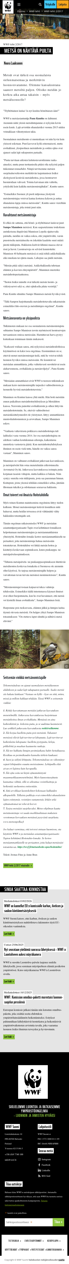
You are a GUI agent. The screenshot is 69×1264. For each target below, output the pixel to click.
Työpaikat (24, 1249)
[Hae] (40, 4)
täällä (61, 1259)
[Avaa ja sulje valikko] (19, 4)
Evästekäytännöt (33, 1240)
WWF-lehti (34, 11)
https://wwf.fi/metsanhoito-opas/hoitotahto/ (39, 847)
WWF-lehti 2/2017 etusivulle (17, 865)
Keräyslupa (53, 1240)
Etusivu (21, 11)
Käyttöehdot (11, 1249)
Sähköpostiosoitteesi (17, 1222)
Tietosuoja (13, 1240)
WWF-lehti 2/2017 (53, 11)
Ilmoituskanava (54, 1249)
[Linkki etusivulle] (8, 7)
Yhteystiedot (37, 1249)
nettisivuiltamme (50, 728)
